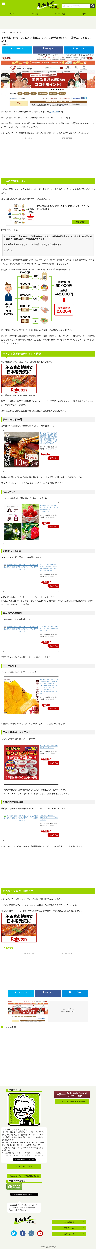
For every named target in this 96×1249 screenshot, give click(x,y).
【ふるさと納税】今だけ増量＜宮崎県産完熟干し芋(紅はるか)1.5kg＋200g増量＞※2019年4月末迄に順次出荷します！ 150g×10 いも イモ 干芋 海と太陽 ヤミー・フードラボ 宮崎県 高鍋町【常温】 (49, 686)
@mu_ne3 (54, 111)
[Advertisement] (48, 22)
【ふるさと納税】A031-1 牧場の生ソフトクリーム (48, 747)
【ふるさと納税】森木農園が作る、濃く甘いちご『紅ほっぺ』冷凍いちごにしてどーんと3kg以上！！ (49, 508)
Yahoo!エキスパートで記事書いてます (24, 1176)
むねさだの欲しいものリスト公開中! (72, 1101)
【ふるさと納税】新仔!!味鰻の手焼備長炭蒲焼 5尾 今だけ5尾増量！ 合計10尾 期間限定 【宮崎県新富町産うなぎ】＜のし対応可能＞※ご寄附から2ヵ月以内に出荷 (48, 438)
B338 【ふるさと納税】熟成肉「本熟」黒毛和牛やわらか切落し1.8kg (49, 628)
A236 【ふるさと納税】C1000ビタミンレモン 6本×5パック (49, 818)
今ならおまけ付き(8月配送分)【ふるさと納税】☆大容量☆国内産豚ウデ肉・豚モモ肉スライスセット (48, 567)
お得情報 (9, 948)
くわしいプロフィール (24, 1166)
